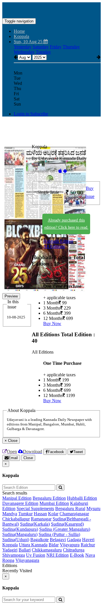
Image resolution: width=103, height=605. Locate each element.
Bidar (54, 544)
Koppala (10, 544)
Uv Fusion (35, 555)
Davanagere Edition (20, 503)
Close (28, 458)
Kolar (53, 513)
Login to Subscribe (31, 113)
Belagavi (58, 539)
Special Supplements (35, 508)
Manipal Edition (16, 498)
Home (19, 31)
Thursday (71, 46)
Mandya (9, 513)
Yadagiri (9, 549)
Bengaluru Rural (70, 508)
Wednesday (24, 51)
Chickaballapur (16, 518)
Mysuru (93, 508)
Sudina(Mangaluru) (19, 534)
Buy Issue (89, 192)
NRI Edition (57, 555)
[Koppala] (51, 9)
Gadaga (74, 539)
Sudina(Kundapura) (20, 529)
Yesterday (22, 46)
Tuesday (43, 51)
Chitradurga (73, 549)
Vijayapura (70, 544)
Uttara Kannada (33, 544)
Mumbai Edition (54, 503)
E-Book (77, 555)
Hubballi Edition (58, 241)
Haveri (88, 539)
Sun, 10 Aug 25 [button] (28, 41)
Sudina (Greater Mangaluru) (64, 529)
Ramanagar (41, 518)
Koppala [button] (21, 36)
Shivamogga (13, 555)
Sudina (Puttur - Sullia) (59, 534)
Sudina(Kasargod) (67, 524)
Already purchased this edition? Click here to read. (66, 224)
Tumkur (25, 513)
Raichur (88, 544)
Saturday (41, 46)
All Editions (54, 246)
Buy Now (52, 323)
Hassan (40, 513)
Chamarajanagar (74, 513)
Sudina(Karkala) (35, 524)
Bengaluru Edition (49, 498)
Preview (11, 296)
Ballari (25, 549)
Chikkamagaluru (47, 549)
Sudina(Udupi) (15, 539)
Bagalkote (39, 539)
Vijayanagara (27, 560)
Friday (56, 46)
